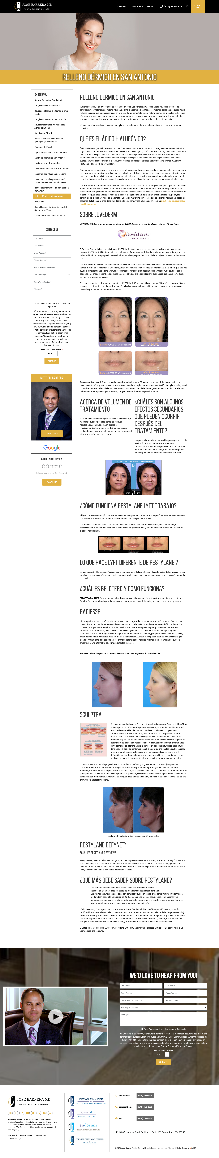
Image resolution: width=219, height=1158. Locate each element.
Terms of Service (25, 1135)
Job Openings (15, 1138)
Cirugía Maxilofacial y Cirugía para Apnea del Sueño (49, 126)
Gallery (137, 6)
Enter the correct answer (52, 349)
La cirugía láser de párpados (47, 163)
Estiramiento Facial (43, 147)
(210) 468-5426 (172, 6)
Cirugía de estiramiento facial (47, 105)
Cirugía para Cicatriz (43, 133)
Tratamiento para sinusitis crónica (49, 215)
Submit (52, 361)
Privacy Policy (41, 1135)
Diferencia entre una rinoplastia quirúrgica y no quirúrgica (48, 140)
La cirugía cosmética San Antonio (49, 158)
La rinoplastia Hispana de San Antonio (51, 168)
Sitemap (11, 1135)
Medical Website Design (177, 1148)
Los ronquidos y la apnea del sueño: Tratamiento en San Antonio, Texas (50, 181)
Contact (123, 6)
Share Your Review (52, 459)
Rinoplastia (39, 201)
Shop (149, 6)
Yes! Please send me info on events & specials (165, 1029)
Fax (135, 1118)
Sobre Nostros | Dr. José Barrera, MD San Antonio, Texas (51, 208)
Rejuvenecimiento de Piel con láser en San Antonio (51, 189)
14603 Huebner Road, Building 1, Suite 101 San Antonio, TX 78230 (151, 1132)
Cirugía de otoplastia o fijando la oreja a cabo (51, 112)
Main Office (135, 1095)
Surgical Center (135, 1107)
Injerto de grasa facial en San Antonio (51, 152)
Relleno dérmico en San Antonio (48, 196)
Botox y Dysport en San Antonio (48, 100)
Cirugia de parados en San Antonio (50, 119)
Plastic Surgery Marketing (155, 1148)
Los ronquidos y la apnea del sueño (50, 174)
